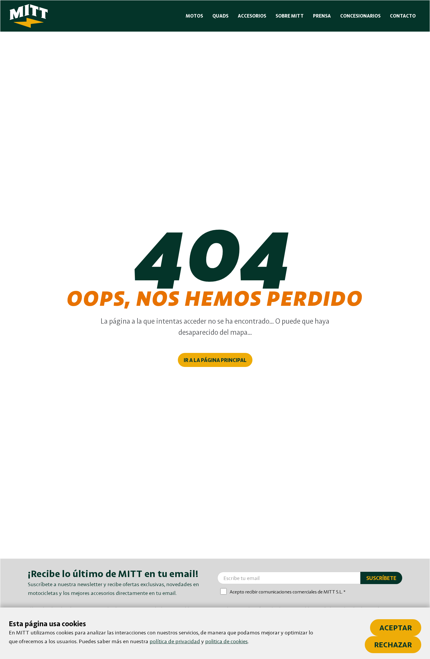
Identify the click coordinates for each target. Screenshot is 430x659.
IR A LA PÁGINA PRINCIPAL (215, 359)
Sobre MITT (290, 16)
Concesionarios (360, 16)
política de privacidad (174, 641)
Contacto (403, 16)
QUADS (220, 16)
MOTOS (194, 16)
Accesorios (252, 16)
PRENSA (322, 16)
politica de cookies (226, 641)
